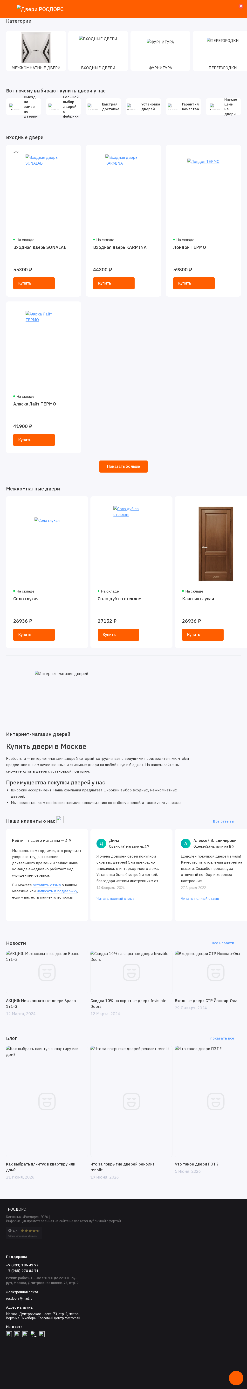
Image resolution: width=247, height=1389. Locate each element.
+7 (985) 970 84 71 (22, 1270)
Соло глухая (26, 598)
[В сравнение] (65, 151)
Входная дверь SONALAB (40, 247)
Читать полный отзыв (115, 898)
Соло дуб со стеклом (120, 598)
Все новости (223, 943)
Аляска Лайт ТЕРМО (34, 404)
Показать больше (123, 466)
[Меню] (9, 9)
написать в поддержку (57, 891)
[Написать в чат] (236, 1378)
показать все (222, 1038)
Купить (24, 283)
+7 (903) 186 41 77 (22, 1265)
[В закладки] (74, 151)
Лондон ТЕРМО (189, 247)
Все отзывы (223, 821)
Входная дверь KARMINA (120, 247)
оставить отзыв (47, 885)
